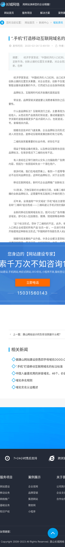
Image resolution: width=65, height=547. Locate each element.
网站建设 (5, 486)
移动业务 (5, 492)
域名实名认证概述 (27, 387)
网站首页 (9, 12)
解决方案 (45, 12)
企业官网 (33, 486)
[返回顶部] (53, 533)
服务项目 (27, 12)
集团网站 (33, 498)
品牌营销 (33, 492)
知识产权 (5, 511)
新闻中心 (44, 22)
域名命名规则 (24, 380)
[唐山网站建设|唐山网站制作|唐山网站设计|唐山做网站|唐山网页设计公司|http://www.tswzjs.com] (10, 4)
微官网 (32, 505)
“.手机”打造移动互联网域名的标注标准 (39, 366)
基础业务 (5, 505)
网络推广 (5, 498)
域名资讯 (58, 22)
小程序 (32, 511)
